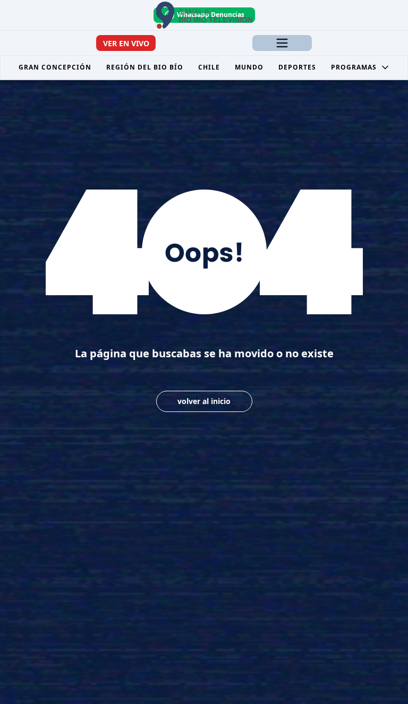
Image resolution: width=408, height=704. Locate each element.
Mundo (249, 67)
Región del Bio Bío (144, 67)
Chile (209, 67)
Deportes (297, 67)
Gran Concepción (55, 67)
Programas (354, 67)
